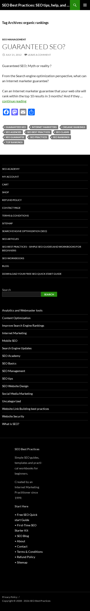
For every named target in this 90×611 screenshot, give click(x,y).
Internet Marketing (14, 333)
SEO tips (7, 378)
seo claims (62, 132)
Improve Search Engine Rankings (23, 325)
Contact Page (11, 207)
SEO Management (14, 39)
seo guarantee (15, 137)
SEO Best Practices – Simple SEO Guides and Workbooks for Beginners (41, 248)
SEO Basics (9, 363)
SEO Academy (11, 168)
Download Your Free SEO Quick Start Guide (32, 273)
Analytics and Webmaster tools (22, 310)
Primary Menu (85, 5)
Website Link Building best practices (25, 408)
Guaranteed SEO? (33, 46)
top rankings (14, 142)
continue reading (14, 101)
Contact (22, 546)
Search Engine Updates (17, 348)
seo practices (38, 137)
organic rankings (74, 127)
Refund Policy (12, 200)
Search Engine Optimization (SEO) (24, 231)
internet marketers (44, 127)
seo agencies (13, 132)
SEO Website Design (15, 386)
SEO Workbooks (13, 258)
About (21, 541)
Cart (5, 184)
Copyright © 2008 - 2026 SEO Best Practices (26, 600)
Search (6, 290)
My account (10, 176)
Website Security (13, 416)
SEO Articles (10, 238)
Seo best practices (38, 132)
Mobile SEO (9, 340)
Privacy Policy (9, 597)
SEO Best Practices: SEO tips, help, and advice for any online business (36, 5)
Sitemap (7, 223)
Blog (5, 266)
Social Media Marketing (17, 393)
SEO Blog (23, 536)
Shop (5, 192)
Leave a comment (39, 54)
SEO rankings (61, 137)
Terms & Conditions (15, 215)
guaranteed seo (16, 127)
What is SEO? (10, 424)
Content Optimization (16, 318)
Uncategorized (11, 401)
